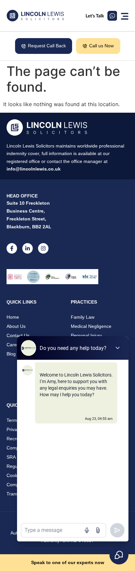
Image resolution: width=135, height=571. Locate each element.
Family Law (82, 317)
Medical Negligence (91, 326)
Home (13, 317)
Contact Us (18, 335)
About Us (16, 326)
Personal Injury (86, 335)
